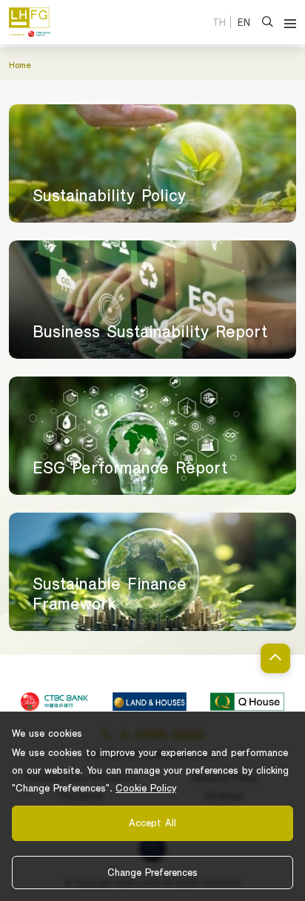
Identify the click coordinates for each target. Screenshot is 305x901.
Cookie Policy (145, 787)
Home (20, 64)
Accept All (152, 822)
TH (219, 22)
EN (244, 22)
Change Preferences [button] (152, 872)
